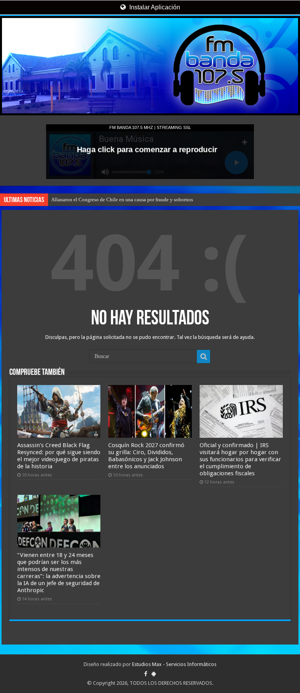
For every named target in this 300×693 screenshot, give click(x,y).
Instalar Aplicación (154, 7)
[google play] (154, 674)
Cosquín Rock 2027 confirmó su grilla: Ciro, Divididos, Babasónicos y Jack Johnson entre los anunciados (146, 456)
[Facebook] (145, 674)
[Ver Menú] (10, 35)
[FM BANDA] (150, 65)
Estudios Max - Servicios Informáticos (174, 664)
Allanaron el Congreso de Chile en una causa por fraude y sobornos (122, 199)
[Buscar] (203, 356)
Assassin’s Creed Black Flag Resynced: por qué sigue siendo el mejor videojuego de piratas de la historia (58, 456)
